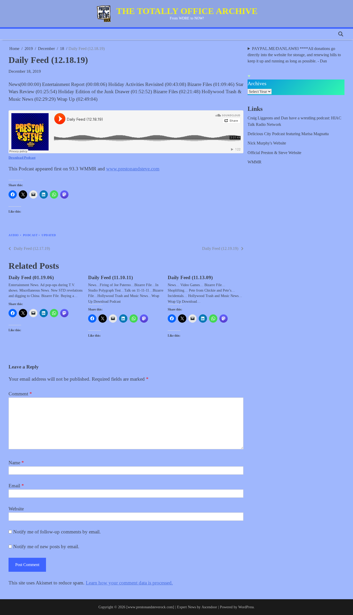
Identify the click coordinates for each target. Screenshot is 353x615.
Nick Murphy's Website (267, 143)
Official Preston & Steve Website (274, 152)
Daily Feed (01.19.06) (31, 277)
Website (16, 508)
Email (16, 485)
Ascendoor (209, 607)
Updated (49, 235)
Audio (14, 235)
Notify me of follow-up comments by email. (57, 531)
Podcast (30, 235)
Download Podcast (22, 158)
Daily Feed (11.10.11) (110, 277)
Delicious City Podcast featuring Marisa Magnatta (288, 134)
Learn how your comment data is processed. (129, 582)
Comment (20, 393)
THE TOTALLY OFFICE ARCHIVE (187, 11)
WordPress (246, 607)
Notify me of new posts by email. (46, 546)
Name (16, 462)
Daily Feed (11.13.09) (190, 277)
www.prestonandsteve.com (132, 168)
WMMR (255, 162)
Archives (257, 83)
